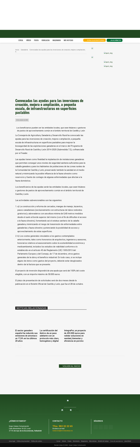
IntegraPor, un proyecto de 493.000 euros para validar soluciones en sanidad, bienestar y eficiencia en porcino (75, 335)
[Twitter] (111, 427)
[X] (40, 298)
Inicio (17, 50)
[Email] (54, 298)
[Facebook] (36, 298)
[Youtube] (106, 427)
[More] (64, 298)
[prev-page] (16, 346)
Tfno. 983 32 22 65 (62, 426)
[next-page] (20, 346)
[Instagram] (101, 427)
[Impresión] (59, 298)
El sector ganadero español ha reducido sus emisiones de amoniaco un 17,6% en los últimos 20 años (26, 335)
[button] (78, 40)
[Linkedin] (50, 298)
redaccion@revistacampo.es (62, 431)
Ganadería (24, 50)
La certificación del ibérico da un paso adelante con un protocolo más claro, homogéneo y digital (49, 335)
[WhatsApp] (45, 298)
